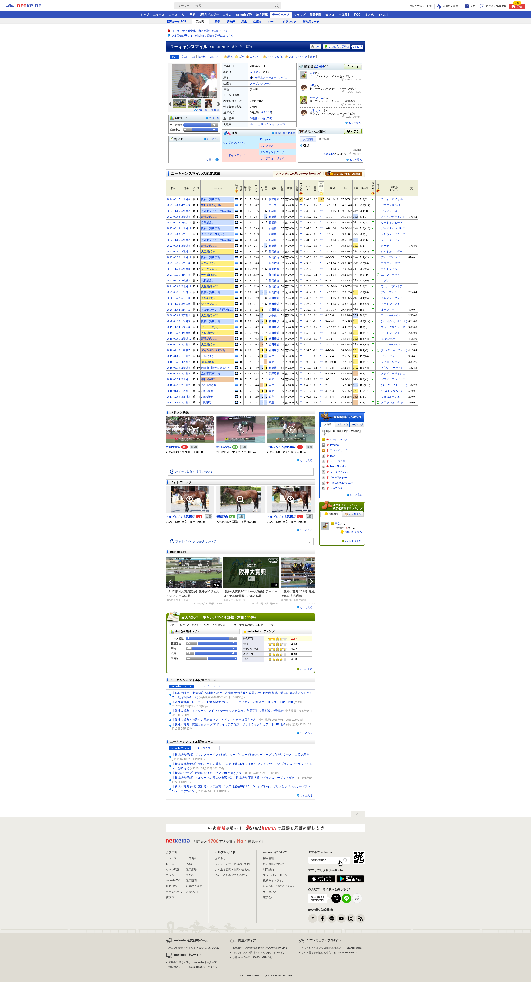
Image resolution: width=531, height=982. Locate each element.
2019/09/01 (173, 338)
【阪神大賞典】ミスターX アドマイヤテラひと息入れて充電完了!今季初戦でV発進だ (228, 710)
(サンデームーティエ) (394, 350)
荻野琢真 (274, 199)
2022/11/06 (173, 239)
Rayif (333, 455)
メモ (219, 56)
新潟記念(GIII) (209, 216)
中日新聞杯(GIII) (211, 205)
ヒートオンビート (392, 222)
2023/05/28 (173, 222)
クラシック (289, 21)
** (301, 204)
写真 (211, 56)
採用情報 (268, 858)
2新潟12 (186, 338)
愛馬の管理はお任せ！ (192, 962)
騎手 (217, 21)
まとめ (369, 14)
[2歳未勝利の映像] (236, 396)
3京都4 (185, 315)
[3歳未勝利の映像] (236, 390)
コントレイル (389, 268)
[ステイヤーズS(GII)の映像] (236, 234)
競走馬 (200, 21)
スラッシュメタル (392, 402)
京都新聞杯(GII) (210, 373)
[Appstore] (321, 879)
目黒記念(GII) (209, 222)
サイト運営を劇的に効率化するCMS (329, 952)
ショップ (299, 14)
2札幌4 (185, 280)
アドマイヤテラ (339, 450)
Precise (334, 444)
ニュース (158, 14)
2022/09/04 (173, 245)
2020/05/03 (173, 315)
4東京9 (185, 332)
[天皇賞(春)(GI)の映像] (236, 251)
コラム (227, 14)
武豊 (271, 356)
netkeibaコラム (180, 748)
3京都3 (185, 344)
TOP (174, 56)
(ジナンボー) (388, 338)
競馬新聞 (315, 14)
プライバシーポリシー (276, 875)
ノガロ (281, 124)
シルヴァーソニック (393, 234)
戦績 (184, 56)
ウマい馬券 (172, 869)
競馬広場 (191, 869)
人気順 (328, 424)
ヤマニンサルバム (392, 205)
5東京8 (185, 268)
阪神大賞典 (173, 447)
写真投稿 (214, 110)
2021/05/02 (173, 286)
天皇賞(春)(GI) (209, 251)
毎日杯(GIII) (208, 379)
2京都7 (185, 385)
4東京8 (185, 274)
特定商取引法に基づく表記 (279, 886)
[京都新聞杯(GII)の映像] (236, 373)
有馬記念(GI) (208, 263)
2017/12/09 (173, 396)
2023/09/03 (173, 216)
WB (312, 85)
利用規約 (268, 869)
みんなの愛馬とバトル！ (193, 947)
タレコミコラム (206, 748)
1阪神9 (185, 321)
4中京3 (185, 205)
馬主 (244, 21)
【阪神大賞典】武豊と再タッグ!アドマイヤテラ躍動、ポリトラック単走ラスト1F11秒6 (228, 724)
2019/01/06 (173, 356)
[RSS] (360, 918)
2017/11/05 (173, 402)
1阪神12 (186, 228)
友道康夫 (255, 71)
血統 (192, 56)
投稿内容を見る (353, 531)
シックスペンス (339, 439)
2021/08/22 (173, 280)
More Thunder (338, 466)
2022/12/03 (173, 234)
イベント (384, 14)
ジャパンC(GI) (209, 268)
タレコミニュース (210, 686)
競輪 (518, 6)
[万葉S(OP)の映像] (236, 356)
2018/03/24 (173, 379)
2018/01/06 (173, 390)
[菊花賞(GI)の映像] (236, 361)
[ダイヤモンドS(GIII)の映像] (236, 350)
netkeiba (329, 153)
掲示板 (202, 56)
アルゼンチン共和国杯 (281, 447)
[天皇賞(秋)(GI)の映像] (236, 274)
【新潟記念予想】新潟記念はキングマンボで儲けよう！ (208, 773)
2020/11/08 (173, 309)
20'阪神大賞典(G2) (261, 118)
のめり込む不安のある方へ (231, 875)
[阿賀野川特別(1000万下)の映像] (236, 367)
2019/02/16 (173, 350)
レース (173, 14)
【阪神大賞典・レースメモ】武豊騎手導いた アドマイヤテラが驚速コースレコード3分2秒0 (232, 702)
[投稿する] (353, 131)
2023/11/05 (173, 210)
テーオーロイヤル (392, 199)
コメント (255, 56)
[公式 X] (312, 918)
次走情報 (308, 139)
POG (357, 14)
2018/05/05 (173, 373)
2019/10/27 (173, 332)
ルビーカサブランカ (262, 124)
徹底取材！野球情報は (260, 947)
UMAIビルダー (209, 14)
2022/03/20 (173, 257)
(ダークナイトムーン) (394, 385)
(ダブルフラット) (391, 367)
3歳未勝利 (207, 390)
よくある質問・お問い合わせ (232, 869)
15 (249, 617)
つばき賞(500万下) (212, 385)
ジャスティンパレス (393, 228)
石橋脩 (273, 210)
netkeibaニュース (181, 686)
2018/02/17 (173, 385)
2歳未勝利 (207, 396)
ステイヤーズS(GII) (212, 234)
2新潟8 (185, 367)
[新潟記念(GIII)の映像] (236, 216)
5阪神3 (185, 396)
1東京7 (185, 350)
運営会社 (268, 897)
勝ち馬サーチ (311, 21)
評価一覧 (214, 117)
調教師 (231, 21)
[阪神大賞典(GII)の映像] (236, 199)
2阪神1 (185, 379)
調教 (230, 56)
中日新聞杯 (223, 447)
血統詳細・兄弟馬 (285, 132)
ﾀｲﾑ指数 (321, 184)
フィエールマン (390, 315)
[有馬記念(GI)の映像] (236, 263)
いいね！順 (355, 513)
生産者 (257, 21)
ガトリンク (316, 110)
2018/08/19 (173, 367)
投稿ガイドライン (274, 880)
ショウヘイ (336, 488)
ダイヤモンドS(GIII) (213, 350)
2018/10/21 (173, 361)
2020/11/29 (173, 303)
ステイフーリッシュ (393, 373)
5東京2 (185, 210)
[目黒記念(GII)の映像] (236, 222)
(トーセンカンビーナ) (394, 321)
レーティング (357, 424)
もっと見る (213, 139)
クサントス (316, 97)
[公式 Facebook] (322, 918)
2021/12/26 (173, 263)
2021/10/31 (173, 274)
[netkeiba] (29, 6)
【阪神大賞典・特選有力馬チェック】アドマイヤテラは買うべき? (215, 719)
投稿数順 (334, 513)
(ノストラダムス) (391, 390)
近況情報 (324, 138)
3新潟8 (185, 216)
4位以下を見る (353, 541)
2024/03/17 (173, 199)
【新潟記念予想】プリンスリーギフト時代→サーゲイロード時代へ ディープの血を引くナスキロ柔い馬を (240, 754)
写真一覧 (202, 110)
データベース (281, 14)
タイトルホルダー (392, 251)
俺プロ (329, 14)
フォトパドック (297, 56)
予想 (192, 14)
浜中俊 (273, 315)
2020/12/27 (173, 298)
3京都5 (185, 373)
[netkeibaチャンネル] (341, 918)
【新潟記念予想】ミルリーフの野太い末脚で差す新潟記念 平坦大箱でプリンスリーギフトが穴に (234, 777)
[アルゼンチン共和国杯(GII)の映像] (236, 210)
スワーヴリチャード (393, 327)
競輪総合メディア (193, 967)
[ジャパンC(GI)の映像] (236, 268)
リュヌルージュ (390, 396)
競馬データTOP (176, 21)
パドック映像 (274, 56)
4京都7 (185, 361)
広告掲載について (274, 864)
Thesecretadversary (341, 482)
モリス (273, 205)
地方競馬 (262, 14)
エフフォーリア (390, 263)
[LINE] (331, 918)
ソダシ (385, 280)
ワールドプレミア (392, 286)
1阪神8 (185, 199)
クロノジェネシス (392, 298)
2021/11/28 (173, 268)
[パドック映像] (190, 429)
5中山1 (185, 234)
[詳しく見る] (343, 173)
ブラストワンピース (393, 379)
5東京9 (185, 303)
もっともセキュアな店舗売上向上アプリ (332, 947)
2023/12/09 (173, 205)
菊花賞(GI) (207, 361)
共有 (317, 46)
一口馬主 (344, 14)
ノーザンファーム (261, 83)
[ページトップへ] (358, 814)
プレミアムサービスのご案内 (232, 864)
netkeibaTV (244, 14)
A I (183, 14)
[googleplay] (350, 879)
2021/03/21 (173, 292)
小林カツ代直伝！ (252, 957)
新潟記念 (222, 516)
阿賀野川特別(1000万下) (215, 367)
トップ (144, 14)
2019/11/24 (173, 327)
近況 (312, 56)
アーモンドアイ (390, 303)
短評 (241, 56)
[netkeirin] (265, 828)
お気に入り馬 (194, 886)
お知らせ (220, 858)
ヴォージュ (388, 356)
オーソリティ (389, 309)
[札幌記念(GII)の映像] (236, 280)
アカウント (192, 891)
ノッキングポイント (393, 216)
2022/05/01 (173, 251)
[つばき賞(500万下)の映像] (236, 385)
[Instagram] (350, 918)
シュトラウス (337, 461)
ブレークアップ (390, 239)
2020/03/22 (173, 321)
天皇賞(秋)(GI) (209, 274)
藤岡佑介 (274, 251)
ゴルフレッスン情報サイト (259, 952)
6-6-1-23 (266, 112)
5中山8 (185, 263)
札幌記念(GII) (209, 280)
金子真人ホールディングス (271, 77)
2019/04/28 (173, 344)
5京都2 (185, 402)
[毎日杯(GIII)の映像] (236, 379)
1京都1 (185, 390)
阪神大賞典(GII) (210, 199)
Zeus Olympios (338, 477)
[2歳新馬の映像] (236, 402)
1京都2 (185, 356)
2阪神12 (186, 251)
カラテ (385, 245)
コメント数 (342, 424)
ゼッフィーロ (389, 210)
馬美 (312, 72)
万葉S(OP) (207, 356)
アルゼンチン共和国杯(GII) (217, 210)
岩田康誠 (274, 298)
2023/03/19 (173, 228)
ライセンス (269, 891)
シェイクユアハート (341, 471)
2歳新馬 (206, 402)
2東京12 (186, 222)
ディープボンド (390, 257)
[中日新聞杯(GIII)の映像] (236, 204)
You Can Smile (219, 46)
